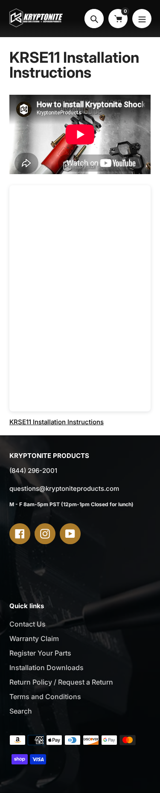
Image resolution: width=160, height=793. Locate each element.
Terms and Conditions (45, 696)
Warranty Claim (34, 638)
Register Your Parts (40, 653)
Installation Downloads (46, 667)
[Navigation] (141, 18)
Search (20, 711)
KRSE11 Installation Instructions (56, 422)
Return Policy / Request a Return (61, 682)
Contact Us (27, 624)
